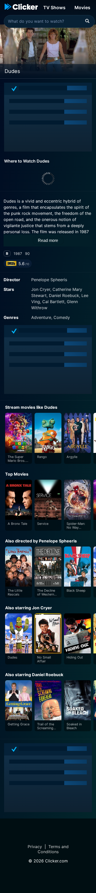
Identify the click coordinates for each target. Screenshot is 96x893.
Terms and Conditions (53, 849)
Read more (48, 240)
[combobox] (49, 21)
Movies (82, 7)
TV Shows (54, 7)
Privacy (35, 846)
